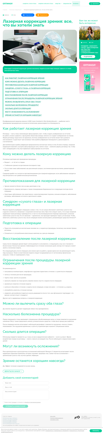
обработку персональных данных (33, 402)
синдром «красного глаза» (45, 3)
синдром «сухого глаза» (30, 3)
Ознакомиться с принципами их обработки (57, 430)
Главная (5, 9)
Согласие (14, 402)
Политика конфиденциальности (56, 418)
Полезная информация (15, 9)
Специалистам (67, 3)
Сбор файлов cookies (54, 419)
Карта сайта (52, 416)
